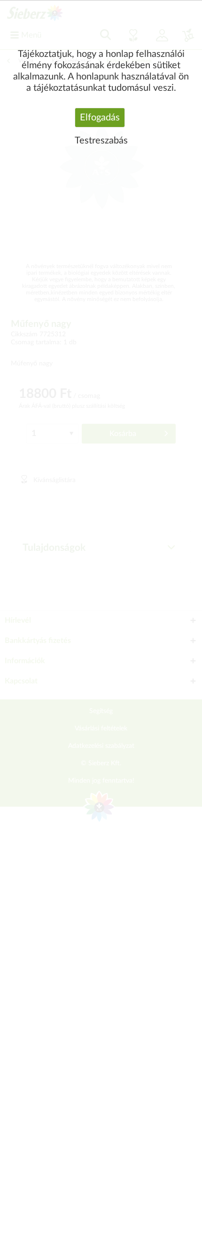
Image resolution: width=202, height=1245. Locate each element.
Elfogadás (100, 117)
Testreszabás (101, 140)
